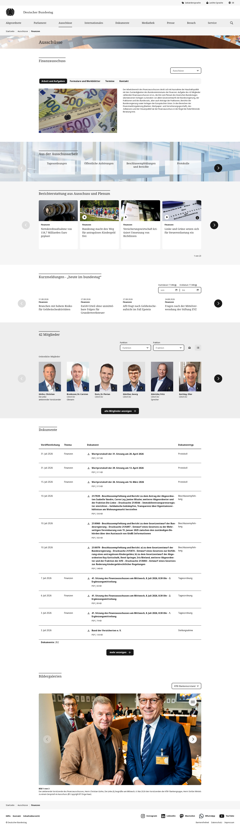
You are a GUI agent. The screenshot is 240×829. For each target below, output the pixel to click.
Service (212, 22)
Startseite (10, 31)
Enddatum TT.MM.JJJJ (188, 285)
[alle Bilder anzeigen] (193, 702)
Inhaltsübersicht (31, 816)
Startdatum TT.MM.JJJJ (167, 285)
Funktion (123, 342)
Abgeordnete (13, 22)
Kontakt (17, 816)
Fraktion (156, 342)
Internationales (94, 22)
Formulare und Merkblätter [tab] (85, 81)
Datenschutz (216, 822)
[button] (230, 3)
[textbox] (184, 70)
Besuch (191, 22)
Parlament (40, 22)
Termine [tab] (109, 81)
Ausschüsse (65, 22)
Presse (171, 22)
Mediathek (148, 22)
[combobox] (185, 70)
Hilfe (8, 816)
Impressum (229, 822)
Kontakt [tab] (124, 81)
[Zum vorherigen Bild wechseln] (47, 739)
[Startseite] (29, 12)
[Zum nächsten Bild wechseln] (193, 739)
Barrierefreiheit (202, 822)
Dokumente (122, 22)
